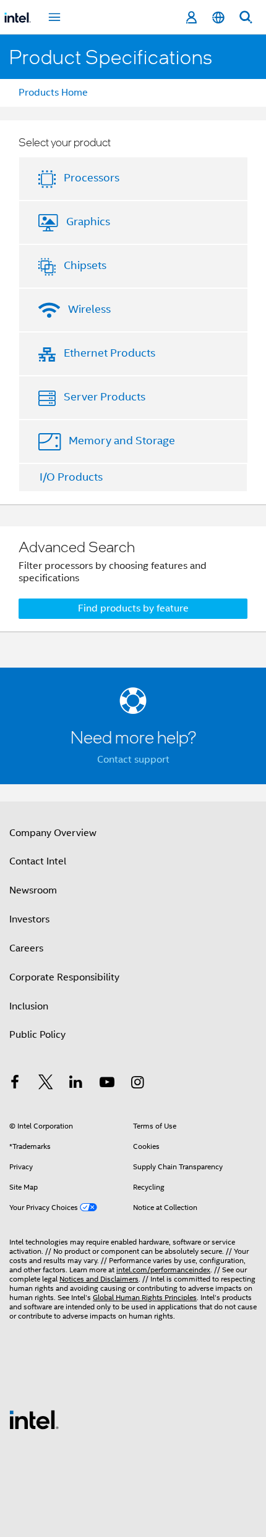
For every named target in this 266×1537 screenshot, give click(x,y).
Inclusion (28, 1006)
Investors (29, 919)
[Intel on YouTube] (107, 1084)
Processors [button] (91, 177)
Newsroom (33, 890)
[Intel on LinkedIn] (76, 1084)
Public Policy (37, 1035)
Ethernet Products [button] (109, 353)
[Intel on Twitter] (45, 1084)
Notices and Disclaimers (99, 1278)
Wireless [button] (89, 309)
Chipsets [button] (85, 265)
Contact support (133, 759)
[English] (218, 18)
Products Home (53, 92)
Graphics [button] (88, 221)
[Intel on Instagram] (137, 1084)
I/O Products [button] (71, 477)
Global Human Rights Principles (145, 1297)
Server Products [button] (104, 397)
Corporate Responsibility (64, 977)
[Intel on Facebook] (14, 1084)
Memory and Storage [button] (122, 440)
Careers (26, 948)
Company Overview (53, 833)
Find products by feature (133, 608)
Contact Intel (37, 861)
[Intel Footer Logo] (34, 1419)
